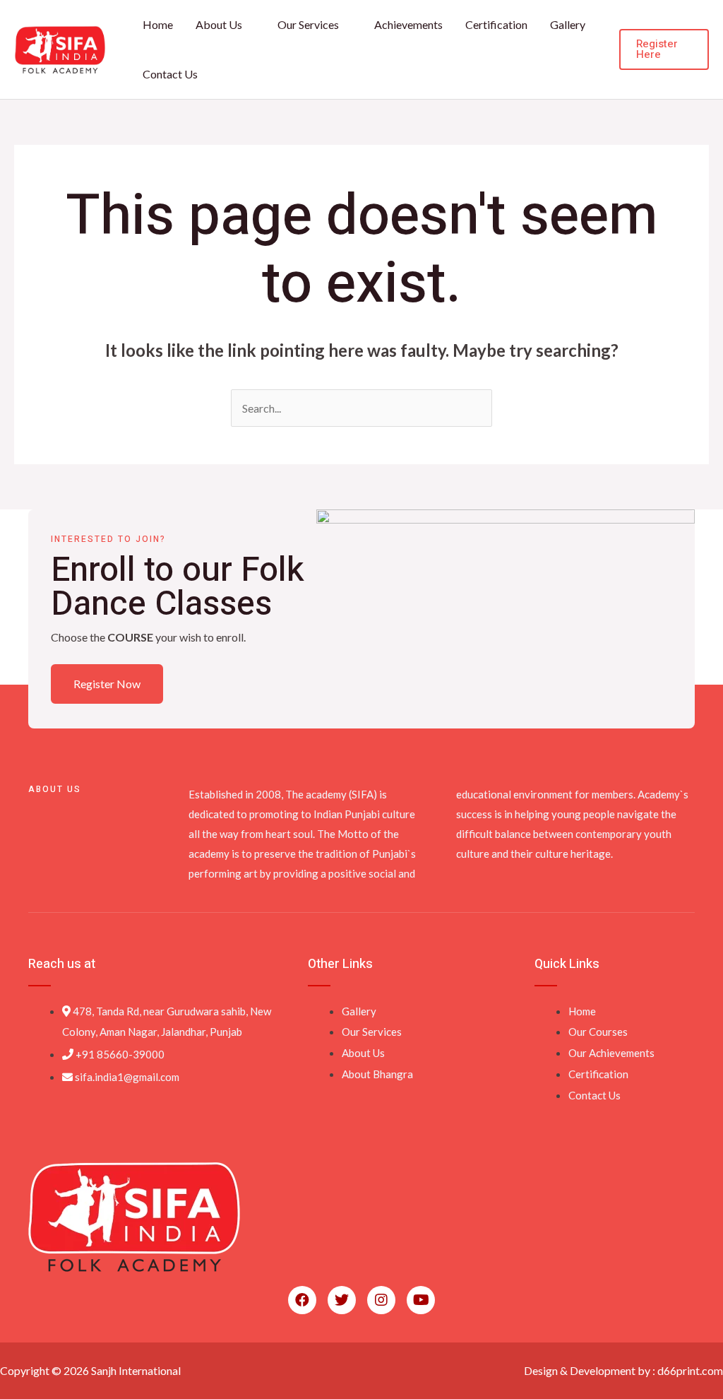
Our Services (308, 24)
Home (158, 24)
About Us (219, 24)
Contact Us (170, 74)
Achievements (408, 24)
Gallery (567, 24)
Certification (496, 24)
